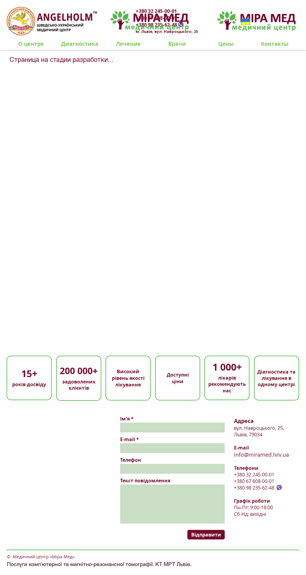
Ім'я (125, 418)
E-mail (127, 439)
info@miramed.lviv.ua (261, 454)
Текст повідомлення (145, 480)
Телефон (130, 460)
